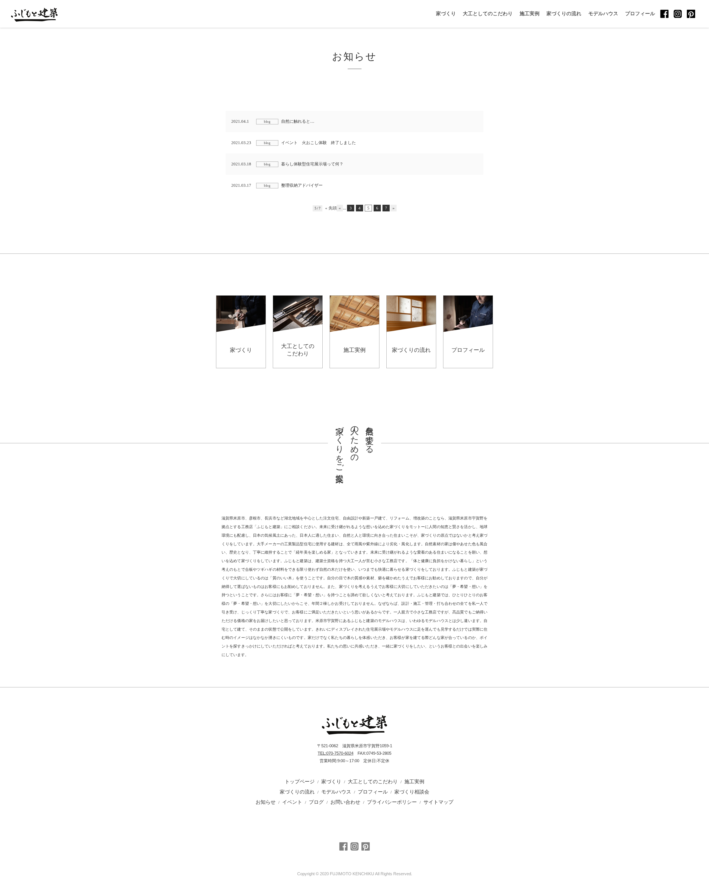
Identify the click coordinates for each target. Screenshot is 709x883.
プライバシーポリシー (392, 802)
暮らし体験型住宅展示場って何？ (287, 164)
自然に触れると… (272, 121)
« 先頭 (331, 208)
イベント (292, 802)
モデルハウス (603, 13)
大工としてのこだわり (488, 13)
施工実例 (530, 13)
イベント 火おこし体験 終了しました (293, 142)
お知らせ (266, 802)
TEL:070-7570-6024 (335, 753)
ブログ (316, 802)
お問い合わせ (345, 802)
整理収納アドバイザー (277, 185)
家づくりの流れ (563, 13)
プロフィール (640, 13)
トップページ (300, 781)
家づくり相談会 (411, 792)
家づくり (446, 13)
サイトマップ (438, 802)
